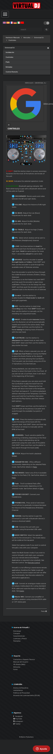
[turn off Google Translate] (9, 125)
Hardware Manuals (13, 38)
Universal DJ (39, 38)
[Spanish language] (7, 23)
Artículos (16, 667)
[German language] (15, 23)
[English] (4, 23)
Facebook (18, 716)
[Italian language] (18, 23)
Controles (12, 40)
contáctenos (18, 690)
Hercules (26, 38)
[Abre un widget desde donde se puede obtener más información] (41, 749)
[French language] (11, 23)
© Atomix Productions (26, 737)
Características (19, 636)
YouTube (18, 719)
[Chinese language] (22, 23)
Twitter (17, 724)
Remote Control (34, 563)
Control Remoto (11, 72)
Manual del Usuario (20, 662)
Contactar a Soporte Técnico (24, 659)
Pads (7, 62)
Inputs (21, 591)
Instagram (19, 721)
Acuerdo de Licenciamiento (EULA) (26, 695)
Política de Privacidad (21, 693)
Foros (15, 669)
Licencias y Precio (20, 639)
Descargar (17, 631)
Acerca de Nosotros (20, 688)
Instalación (9, 52)
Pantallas (16, 641)
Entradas (8, 67)
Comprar (16, 633)
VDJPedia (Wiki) (19, 664)
